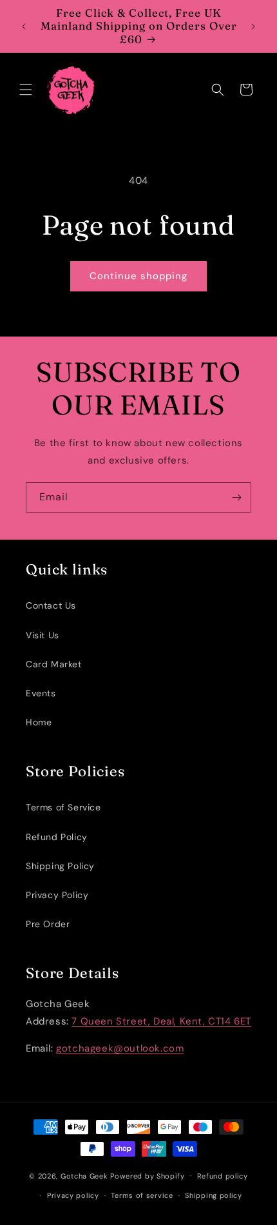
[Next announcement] (253, 26)
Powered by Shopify (147, 1175)
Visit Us (42, 635)
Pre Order (48, 924)
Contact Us (51, 605)
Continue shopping (138, 276)
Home (39, 722)
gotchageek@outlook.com (120, 1048)
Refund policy (222, 1176)
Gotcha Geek (84, 1175)
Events (41, 693)
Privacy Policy (57, 895)
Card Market (54, 664)
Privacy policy (73, 1195)
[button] (26, 89)
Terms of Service (63, 807)
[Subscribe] (236, 497)
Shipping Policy (60, 866)
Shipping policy (213, 1195)
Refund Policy (57, 837)
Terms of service (142, 1195)
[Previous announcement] (24, 26)
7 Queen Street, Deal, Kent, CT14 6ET (161, 1021)
